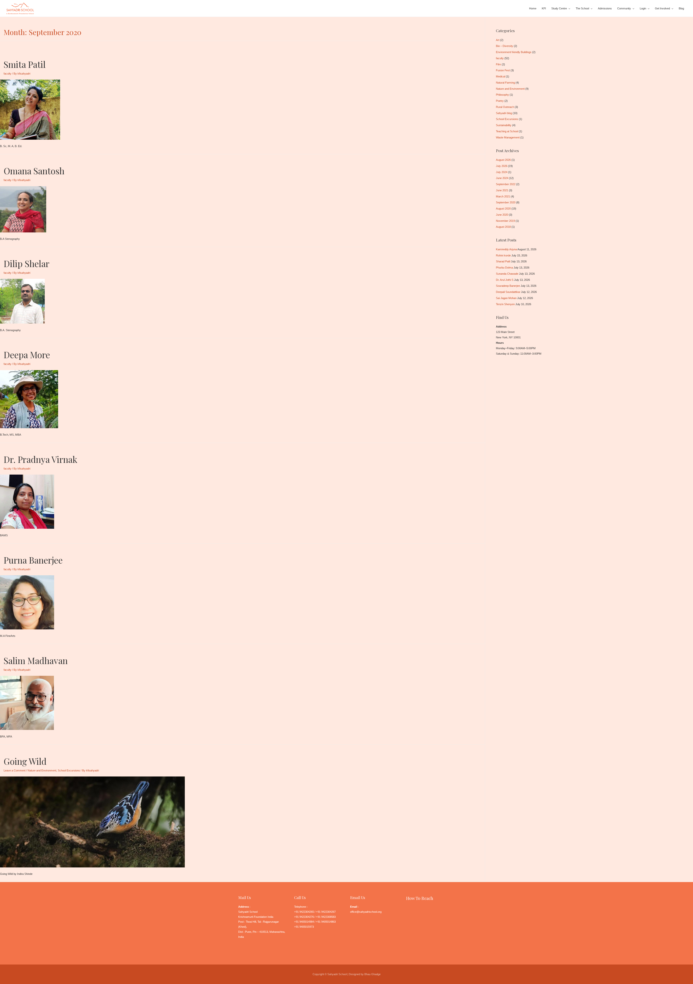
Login (643, 8)
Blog (681, 8)
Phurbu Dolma (504, 267)
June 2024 (502, 178)
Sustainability (503, 125)
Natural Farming (505, 82)
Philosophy (502, 94)
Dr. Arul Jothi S (504, 279)
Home (532, 8)
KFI (544, 8)
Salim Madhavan (36, 660)
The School (582, 8)
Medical (500, 76)
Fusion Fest (503, 70)
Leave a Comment (14, 770)
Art (497, 40)
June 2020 (502, 214)
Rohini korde (503, 255)
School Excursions (69, 770)
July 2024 (501, 172)
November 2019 (505, 220)
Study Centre (559, 8)
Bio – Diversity (504, 45)
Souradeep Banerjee (508, 285)
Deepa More (27, 354)
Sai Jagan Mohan (506, 298)
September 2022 (505, 184)
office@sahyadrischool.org (366, 911)
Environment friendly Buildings (513, 52)
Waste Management (508, 137)
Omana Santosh (34, 170)
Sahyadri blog (504, 113)
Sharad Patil (503, 261)
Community (624, 8)
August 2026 (503, 159)
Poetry (500, 100)
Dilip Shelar (26, 263)
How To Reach (419, 898)
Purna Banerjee (33, 560)
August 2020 (503, 208)
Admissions (605, 8)
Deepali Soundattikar (508, 291)
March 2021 (503, 196)
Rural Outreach (505, 106)
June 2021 (502, 190)
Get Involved (662, 8)
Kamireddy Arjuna (506, 249)
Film (498, 64)
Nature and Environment (42, 770)
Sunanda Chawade (507, 273)
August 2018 (503, 226)
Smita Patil (25, 64)
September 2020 (505, 202)
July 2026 (501, 165)
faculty (7, 73)
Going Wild (25, 761)
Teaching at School (507, 131)
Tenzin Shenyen (505, 304)
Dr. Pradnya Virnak (40, 459)
